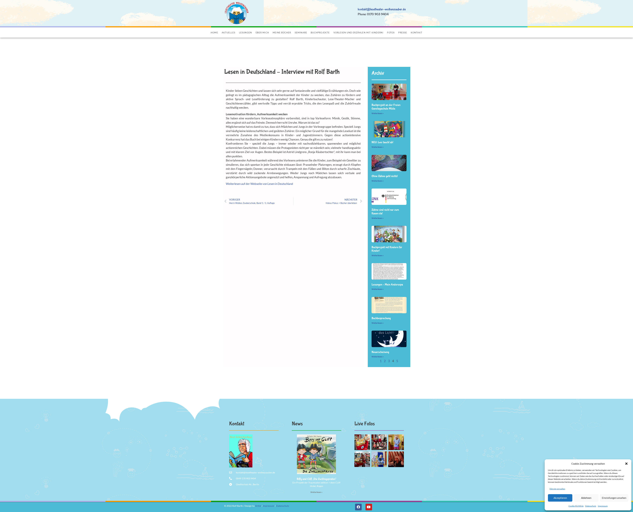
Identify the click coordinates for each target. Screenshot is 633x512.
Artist (258, 505)
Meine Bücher (282, 32)
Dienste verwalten (557, 489)
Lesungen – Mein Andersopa (387, 284)
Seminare (301, 32)
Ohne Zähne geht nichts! (385, 176)
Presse (402, 32)
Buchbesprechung (381, 318)
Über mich (262, 32)
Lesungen (245, 32)
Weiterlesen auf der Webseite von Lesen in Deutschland (259, 184)
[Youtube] (368, 507)
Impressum (603, 506)
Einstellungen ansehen (614, 497)
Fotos (391, 32)
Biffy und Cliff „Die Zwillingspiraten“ (316, 479)
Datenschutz (590, 506)
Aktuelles (228, 32)
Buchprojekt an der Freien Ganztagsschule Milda (386, 106)
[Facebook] (358, 507)
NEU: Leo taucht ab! (382, 142)
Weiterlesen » (378, 113)
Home (214, 32)
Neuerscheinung (380, 352)
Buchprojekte (320, 32)
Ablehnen (586, 497)
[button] (626, 463)
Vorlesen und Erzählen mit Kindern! (358, 32)
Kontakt (416, 32)
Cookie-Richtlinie (576, 506)
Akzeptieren (560, 497)
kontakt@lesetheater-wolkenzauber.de (382, 9)
